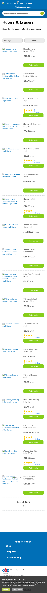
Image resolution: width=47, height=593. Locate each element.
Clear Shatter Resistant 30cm (30, 426)
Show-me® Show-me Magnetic (31, 125)
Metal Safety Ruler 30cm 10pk (30, 350)
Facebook (28, 571)
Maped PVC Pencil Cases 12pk (30, 226)
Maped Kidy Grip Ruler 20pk (30, 452)
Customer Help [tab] (14, 557)
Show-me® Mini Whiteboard (29, 250)
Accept (5, 589)
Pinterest (38, 571)
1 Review (37, 212)
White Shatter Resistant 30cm (30, 75)
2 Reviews (37, 111)
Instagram (43, 571)
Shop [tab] (8, 546)
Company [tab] (11, 551)
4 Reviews (37, 161)
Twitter (33, 571)
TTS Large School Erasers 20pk (30, 300)
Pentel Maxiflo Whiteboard (29, 477)
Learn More (18, 589)
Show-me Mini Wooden (29, 200)
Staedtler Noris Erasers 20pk (29, 50)
